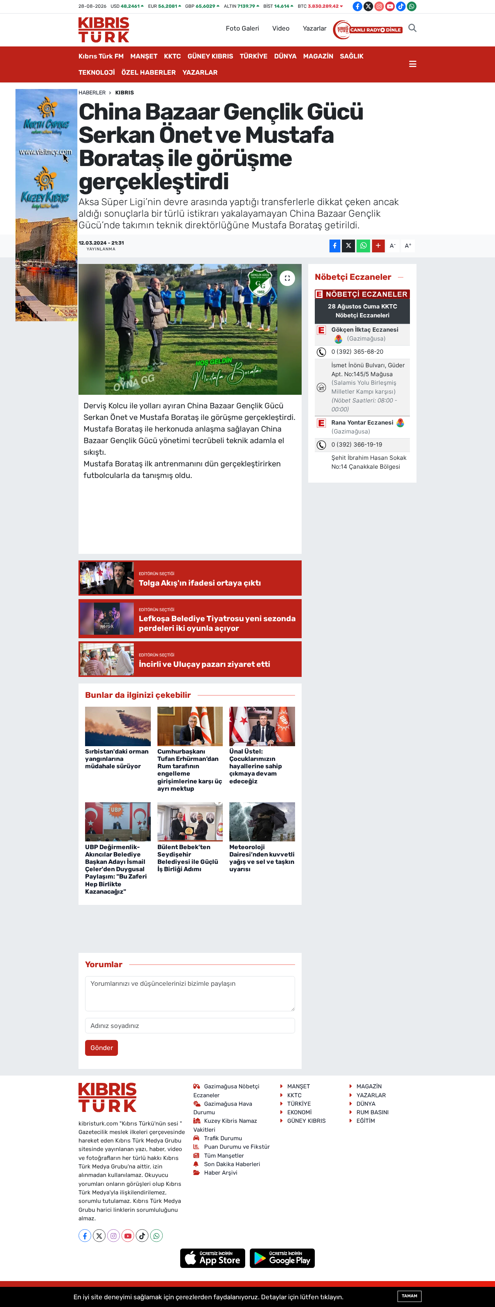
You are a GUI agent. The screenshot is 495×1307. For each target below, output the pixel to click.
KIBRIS (124, 92)
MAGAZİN (318, 56)
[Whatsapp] (156, 1235)
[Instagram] (113, 1235)
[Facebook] (85, 1235)
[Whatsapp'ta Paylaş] (363, 246)
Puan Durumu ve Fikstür (237, 1146)
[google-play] (282, 1258)
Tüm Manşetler (224, 1155)
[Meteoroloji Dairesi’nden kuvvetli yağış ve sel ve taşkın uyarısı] (262, 821)
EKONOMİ (299, 1112)
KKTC (172, 56)
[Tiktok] (142, 1235)
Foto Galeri (242, 28)
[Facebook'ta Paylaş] (334, 246)
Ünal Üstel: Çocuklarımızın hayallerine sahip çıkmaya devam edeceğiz (255, 766)
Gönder (101, 1048)
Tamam (409, 1295)
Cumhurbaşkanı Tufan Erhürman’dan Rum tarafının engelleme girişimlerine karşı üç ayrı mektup (189, 770)
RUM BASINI (373, 1112)
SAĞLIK (352, 56)
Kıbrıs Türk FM (101, 56)
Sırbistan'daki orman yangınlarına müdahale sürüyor (116, 759)
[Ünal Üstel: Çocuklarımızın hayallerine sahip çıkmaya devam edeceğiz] (262, 726)
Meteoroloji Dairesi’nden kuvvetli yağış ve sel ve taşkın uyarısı (262, 858)
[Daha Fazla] (378, 246)
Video (281, 28)
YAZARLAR (200, 72)
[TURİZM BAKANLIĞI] (46, 204)
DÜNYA (285, 56)
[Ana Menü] (412, 65)
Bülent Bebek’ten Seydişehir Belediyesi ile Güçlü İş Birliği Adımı (187, 858)
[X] (99, 1235)
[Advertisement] (224, 524)
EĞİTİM (366, 1120)
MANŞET (143, 56)
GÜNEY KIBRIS (210, 56)
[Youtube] (127, 1235)
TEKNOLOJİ (97, 72)
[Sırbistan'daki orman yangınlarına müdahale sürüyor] (118, 726)
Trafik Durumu (223, 1138)
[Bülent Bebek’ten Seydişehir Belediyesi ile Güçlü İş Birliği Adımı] (190, 821)
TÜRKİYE (254, 56)
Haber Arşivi (220, 1172)
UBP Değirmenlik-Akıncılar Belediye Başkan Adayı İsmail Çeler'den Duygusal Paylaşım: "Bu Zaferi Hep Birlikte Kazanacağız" (116, 869)
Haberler (92, 92)
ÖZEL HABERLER (148, 72)
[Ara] (412, 29)
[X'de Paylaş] (348, 246)
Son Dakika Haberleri (232, 1164)
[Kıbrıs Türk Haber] (104, 29)
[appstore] (214, 1258)
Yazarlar (314, 28)
